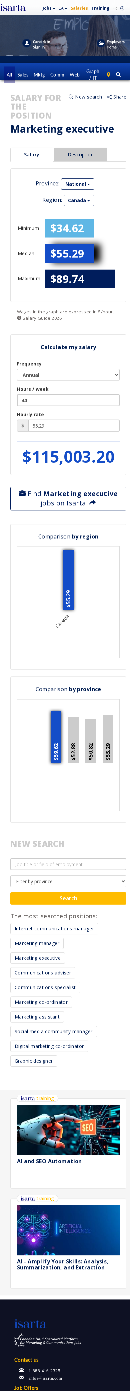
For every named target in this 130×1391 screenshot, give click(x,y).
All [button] (9, 75)
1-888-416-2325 (44, 1370)
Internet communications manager (54, 928)
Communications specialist (45, 987)
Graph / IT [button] (93, 74)
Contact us (26, 1360)
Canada (77, 200)
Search (68, 898)
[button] (49, 7)
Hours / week (33, 389)
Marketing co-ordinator (41, 1002)
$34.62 (67, 228)
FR (115, 8)
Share (119, 97)
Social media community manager (54, 1031)
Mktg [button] (39, 75)
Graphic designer (34, 1061)
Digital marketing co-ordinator (49, 1046)
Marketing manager (37, 943)
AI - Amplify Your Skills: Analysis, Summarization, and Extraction (63, 1264)
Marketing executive (38, 958)
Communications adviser (43, 972)
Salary (32, 154)
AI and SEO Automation (49, 1161)
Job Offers (26, 1388)
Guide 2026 (41, 318)
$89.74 (67, 279)
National (76, 184)
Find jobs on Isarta (72, 498)
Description (81, 154)
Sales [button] (22, 75)
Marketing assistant (37, 1017)
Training (100, 8)
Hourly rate (30, 414)
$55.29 (67, 253)
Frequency (29, 363)
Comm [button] (57, 75)
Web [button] (75, 75)
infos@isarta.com (45, 1377)
